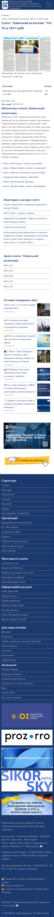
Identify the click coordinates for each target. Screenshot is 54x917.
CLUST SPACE (8, 693)
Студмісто (6, 537)
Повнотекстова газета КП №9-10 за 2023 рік (22, 91)
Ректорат (5, 485)
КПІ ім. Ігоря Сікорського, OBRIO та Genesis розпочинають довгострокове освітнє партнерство (20, 388)
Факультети (7, 504)
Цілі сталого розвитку (11, 698)
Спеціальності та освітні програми (17, 683)
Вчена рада (6, 490)
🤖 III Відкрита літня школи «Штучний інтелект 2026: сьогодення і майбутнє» (17, 372)
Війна (4, 688)
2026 (6, 265)
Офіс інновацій (8, 551)
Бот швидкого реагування (26, 869)
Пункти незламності (14, 885)
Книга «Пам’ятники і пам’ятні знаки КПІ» (23, 163)
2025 (6, 271)
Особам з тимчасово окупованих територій (21, 641)
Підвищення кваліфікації (13, 577)
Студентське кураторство (15, 227)
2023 (6, 281)
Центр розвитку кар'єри (12, 546)
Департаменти (8, 494)
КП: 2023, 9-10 (8, 101)
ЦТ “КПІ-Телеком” (10, 527)
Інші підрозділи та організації (15, 513)
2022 (6, 286)
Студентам (6, 651)
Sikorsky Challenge (10, 669)
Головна (5, 15)
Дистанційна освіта (10, 563)
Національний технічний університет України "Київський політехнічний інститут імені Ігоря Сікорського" (25, 4)
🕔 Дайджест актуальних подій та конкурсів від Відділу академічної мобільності (19, 403)
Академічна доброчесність (13, 679)
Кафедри (5, 509)
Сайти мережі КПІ (10, 591)
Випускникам (8, 655)
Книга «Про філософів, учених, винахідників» (25, 186)
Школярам (6, 632)
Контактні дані (8, 836)
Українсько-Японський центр (15, 541)
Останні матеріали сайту (21, 300)
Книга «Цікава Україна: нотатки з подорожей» (25, 168)
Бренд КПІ (45, 836)
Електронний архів (10, 610)
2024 (6, 276)
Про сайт (6, 839)
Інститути (6, 499)
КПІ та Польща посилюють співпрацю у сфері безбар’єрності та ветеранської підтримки (19, 323)
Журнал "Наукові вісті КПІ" (14, 619)
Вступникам (7, 637)
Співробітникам (9, 660)
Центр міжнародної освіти (14, 582)
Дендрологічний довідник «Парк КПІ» (21, 177)
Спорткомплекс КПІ (11, 532)
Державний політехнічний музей (17, 523)
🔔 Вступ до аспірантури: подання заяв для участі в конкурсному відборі (19, 339)
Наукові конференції (11, 601)
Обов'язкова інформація (27, 836)
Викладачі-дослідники (12, 674)
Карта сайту (16, 839)
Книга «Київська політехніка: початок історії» (25, 173)
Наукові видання (9, 596)
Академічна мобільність (12, 568)
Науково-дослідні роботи (13, 605)
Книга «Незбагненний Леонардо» (19, 182)
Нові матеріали (31, 839)
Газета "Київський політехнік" (15, 615)
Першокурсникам (9, 646)
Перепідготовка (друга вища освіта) (18, 573)
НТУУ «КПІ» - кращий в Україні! (19, 213)
